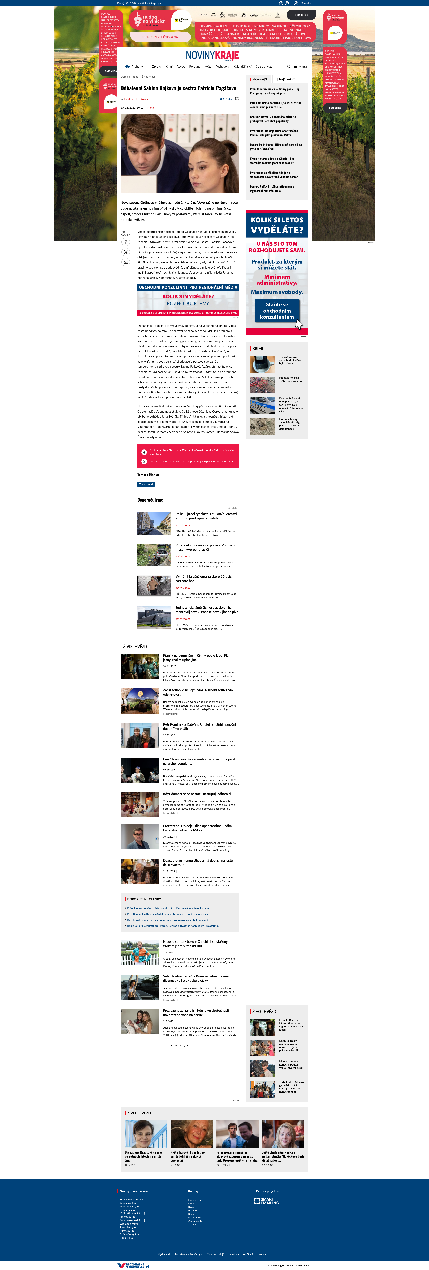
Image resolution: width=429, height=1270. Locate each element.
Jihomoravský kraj (130, 1206)
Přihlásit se (306, 3)
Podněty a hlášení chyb (188, 1254)
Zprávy (156, 66)
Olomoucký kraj (129, 1223)
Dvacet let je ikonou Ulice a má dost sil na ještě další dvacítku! (276, 146)
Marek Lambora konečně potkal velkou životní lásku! (291, 1064)
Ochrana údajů (215, 1254)
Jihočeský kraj (128, 1202)
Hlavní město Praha (131, 1199)
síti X (172, 461)
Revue (181, 66)
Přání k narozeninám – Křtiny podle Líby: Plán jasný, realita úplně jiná (168, 907)
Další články (178, 1045)
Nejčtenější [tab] (286, 79)
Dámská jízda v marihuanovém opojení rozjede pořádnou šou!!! (288, 1045)
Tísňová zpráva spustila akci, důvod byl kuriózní (290, 360)
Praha (135, 66)
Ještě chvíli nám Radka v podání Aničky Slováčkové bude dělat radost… (283, 1156)
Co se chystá (264, 66)
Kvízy (207, 66)
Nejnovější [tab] (259, 79)
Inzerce (262, 1254)
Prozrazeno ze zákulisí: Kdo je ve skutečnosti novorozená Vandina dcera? (274, 174)
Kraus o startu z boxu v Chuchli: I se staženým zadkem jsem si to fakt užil (272, 160)
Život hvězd (149, 76)
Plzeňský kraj (127, 1230)
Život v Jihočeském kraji (196, 450)
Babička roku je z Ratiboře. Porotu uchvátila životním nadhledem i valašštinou (173, 925)
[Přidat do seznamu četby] (237, 99)
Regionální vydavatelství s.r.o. (294, 1265)
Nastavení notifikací (241, 1254)
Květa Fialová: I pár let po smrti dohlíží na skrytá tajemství (188, 1156)
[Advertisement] (180, 1075)
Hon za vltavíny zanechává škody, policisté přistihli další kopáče (289, 423)
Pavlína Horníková (136, 99)
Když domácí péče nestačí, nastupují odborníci (197, 794)
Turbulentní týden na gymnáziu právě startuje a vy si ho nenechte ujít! (291, 1086)
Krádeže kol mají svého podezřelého (290, 379)
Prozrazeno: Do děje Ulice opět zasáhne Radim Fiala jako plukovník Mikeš (274, 133)
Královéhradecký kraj (132, 1213)
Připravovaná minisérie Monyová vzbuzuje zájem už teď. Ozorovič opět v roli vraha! (237, 1156)
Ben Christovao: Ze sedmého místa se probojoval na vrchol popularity (168, 919)
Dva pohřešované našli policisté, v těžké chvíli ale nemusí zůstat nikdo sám (291, 405)
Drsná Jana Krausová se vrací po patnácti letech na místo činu (144, 1156)
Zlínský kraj (126, 1237)
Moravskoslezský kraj (132, 1220)
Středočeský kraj (129, 1234)
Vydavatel (164, 1254)
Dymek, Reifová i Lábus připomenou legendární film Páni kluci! (272, 188)
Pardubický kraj (129, 1227)
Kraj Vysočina (128, 1209)
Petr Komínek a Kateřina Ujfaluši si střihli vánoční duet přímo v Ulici (167, 913)
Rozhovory (222, 66)
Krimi (169, 66)
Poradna (194, 66)
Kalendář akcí (242, 66)
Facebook (281, 3)
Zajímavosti (195, 1220)
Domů (124, 76)
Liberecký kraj (128, 1216)
